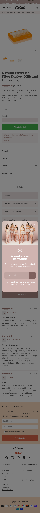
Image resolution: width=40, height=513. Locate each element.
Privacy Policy (14, 282)
